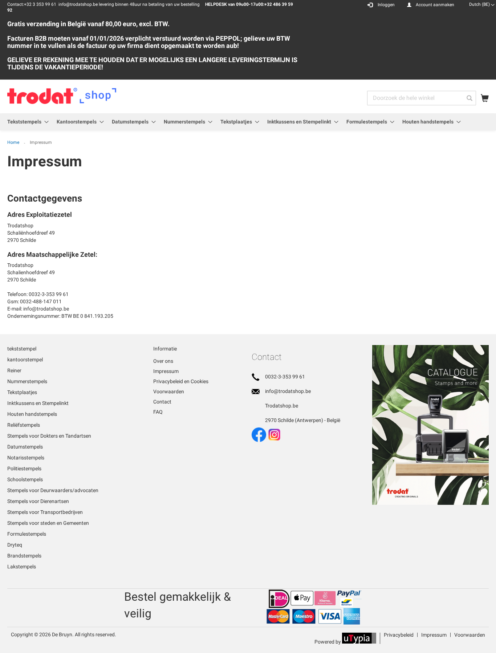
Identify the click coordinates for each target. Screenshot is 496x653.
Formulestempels (26, 534)
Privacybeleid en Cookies (180, 381)
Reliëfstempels (23, 425)
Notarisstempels (25, 458)
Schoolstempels (25, 479)
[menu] (248, 121)
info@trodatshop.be (288, 391)
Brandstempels (24, 556)
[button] (482, 4)
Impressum (166, 371)
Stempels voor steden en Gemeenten (48, 523)
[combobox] (421, 98)
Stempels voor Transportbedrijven (45, 512)
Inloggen (386, 4)
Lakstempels (21, 566)
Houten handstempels (32, 414)
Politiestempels (24, 468)
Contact (162, 402)
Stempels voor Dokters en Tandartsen (49, 436)
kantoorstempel (25, 359)
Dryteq (14, 545)
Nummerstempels (27, 381)
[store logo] (62, 96)
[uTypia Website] (359, 642)
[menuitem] (26, 121)
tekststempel (21, 349)
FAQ (158, 412)
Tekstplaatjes (22, 392)
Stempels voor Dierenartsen (38, 501)
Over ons (163, 361)
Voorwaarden (168, 391)
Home (13, 142)
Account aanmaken (435, 4)
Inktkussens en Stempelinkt (38, 403)
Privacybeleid (399, 635)
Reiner (14, 370)
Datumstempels (25, 447)
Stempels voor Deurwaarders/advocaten (52, 490)
